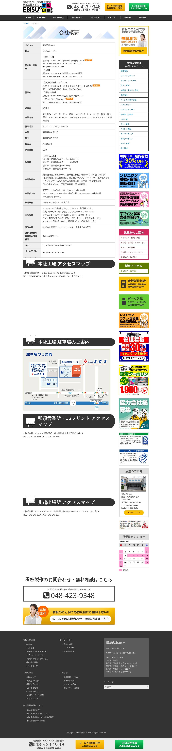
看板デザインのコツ (72, 688)
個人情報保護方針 (34, 710)
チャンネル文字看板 (128, 100)
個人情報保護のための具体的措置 (40, 717)
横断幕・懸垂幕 (127, 114)
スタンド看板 (126, 129)
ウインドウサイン (128, 76)
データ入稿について (35, 691)
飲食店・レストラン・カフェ (132, 252)
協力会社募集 (32, 662)
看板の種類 (41, 18)
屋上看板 (124, 148)
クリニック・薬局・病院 (130, 238)
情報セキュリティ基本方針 (37, 652)
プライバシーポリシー (36, 655)
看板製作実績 (58, 18)
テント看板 (125, 124)
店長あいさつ (32, 699)
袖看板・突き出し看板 (129, 90)
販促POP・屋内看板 (129, 257)
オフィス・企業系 (128, 247)
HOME (28, 18)
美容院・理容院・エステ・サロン (134, 243)
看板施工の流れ (33, 684)
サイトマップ (32, 666)
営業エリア (112, 18)
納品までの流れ (33, 681)
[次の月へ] (147, 541)
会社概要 (142, 18)
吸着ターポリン (127, 139)
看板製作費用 (77, 18)
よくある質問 (32, 688)
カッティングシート (128, 81)
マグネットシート (128, 110)
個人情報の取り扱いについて (38, 713)
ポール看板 (125, 143)
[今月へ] (142, 541)
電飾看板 (124, 95)
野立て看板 (125, 85)
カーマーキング (127, 134)
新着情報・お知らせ (72, 677)
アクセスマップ (134, 513)
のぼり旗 (124, 119)
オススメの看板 (70, 684)
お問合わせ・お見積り (36, 695)
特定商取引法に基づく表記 (37, 659)
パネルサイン (126, 105)
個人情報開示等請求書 (36, 721)
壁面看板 (124, 71)
